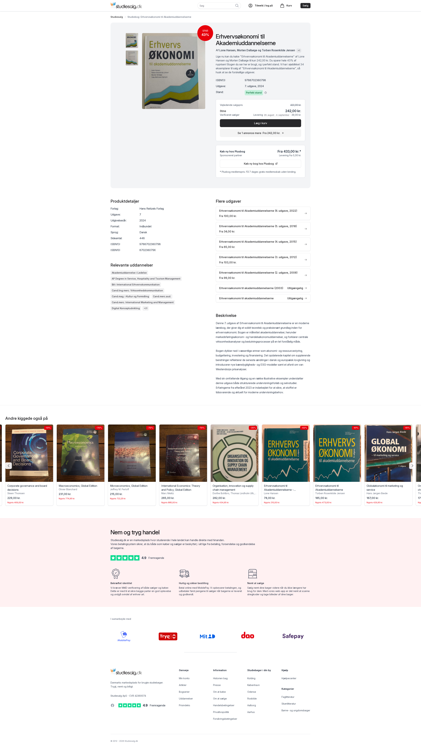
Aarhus (251, 712)
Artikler (182, 685)
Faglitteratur (288, 696)
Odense (251, 691)
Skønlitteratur (289, 703)
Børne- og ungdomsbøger (296, 710)
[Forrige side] (8, 465)
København (253, 685)
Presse (217, 685)
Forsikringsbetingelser (225, 718)
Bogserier (184, 691)
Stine (223, 111)
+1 (299, 50)
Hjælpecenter (289, 678)
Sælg (305, 5)
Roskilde (252, 698)
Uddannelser (186, 698)
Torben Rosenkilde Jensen (278, 50)
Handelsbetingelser (223, 705)
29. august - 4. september (276, 115)
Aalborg (251, 705)
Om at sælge (220, 698)
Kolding (251, 678)
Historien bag (220, 678)
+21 (145, 308)
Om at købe (219, 691)
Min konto (184, 678)
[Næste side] (412, 465)
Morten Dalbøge (247, 50)
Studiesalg (117, 16)
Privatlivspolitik (221, 712)
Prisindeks (184, 705)
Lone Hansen (227, 50)
